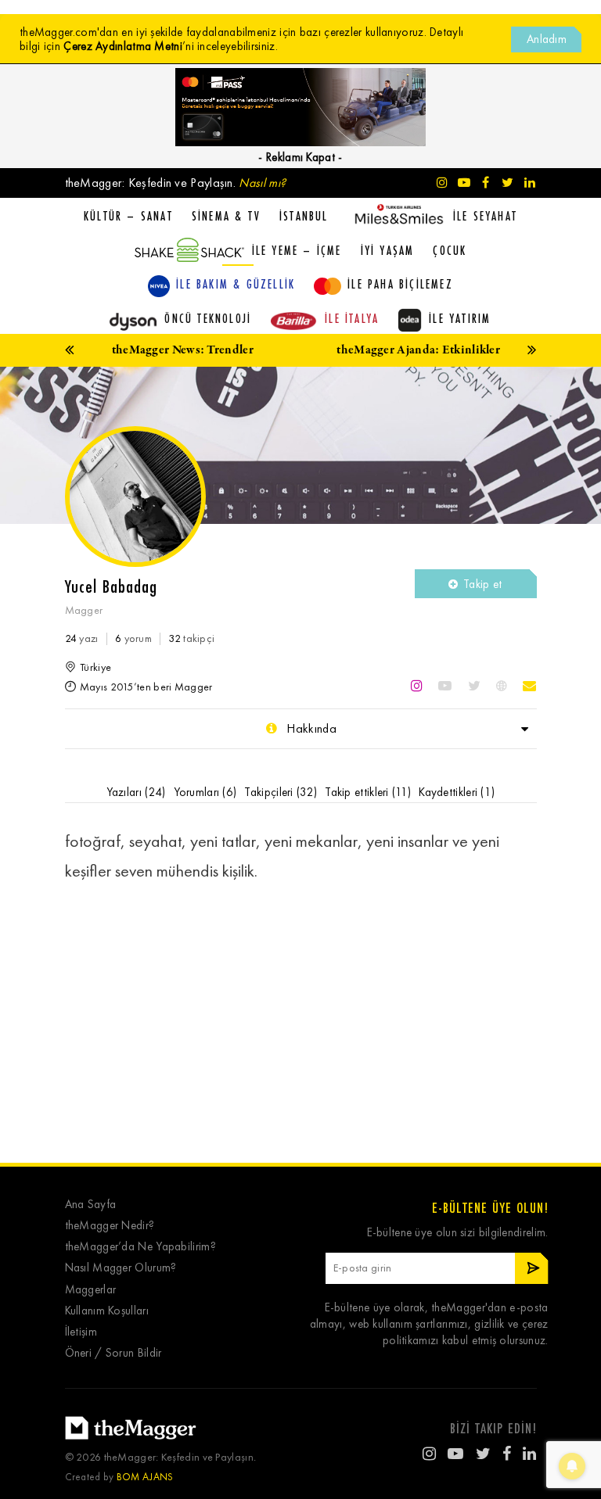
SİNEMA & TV (226, 215)
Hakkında (309, 728)
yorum (133, 638)
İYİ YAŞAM (388, 250)
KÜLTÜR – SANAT (128, 215)
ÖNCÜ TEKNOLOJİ (207, 318)
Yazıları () (136, 792)
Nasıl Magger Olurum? (121, 1268)
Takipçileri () (280, 792)
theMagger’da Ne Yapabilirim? (140, 1246)
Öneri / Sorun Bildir (113, 1353)
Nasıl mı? (262, 182)
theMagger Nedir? (110, 1225)
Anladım (547, 39)
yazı (82, 638)
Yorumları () (205, 792)
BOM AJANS (145, 1477)
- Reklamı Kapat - (300, 157)
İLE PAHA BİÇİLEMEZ (400, 283)
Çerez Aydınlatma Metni (122, 46)
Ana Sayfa (91, 1204)
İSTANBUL (304, 215)
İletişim (81, 1332)
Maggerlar (91, 1289)
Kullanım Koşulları (107, 1311)
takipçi (191, 638)
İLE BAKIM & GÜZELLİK (235, 283)
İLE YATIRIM (460, 318)
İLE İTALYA (352, 318)
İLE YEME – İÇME (297, 250)
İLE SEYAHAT (485, 215)
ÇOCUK (449, 250)
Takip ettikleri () (368, 792)
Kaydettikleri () (457, 792)
